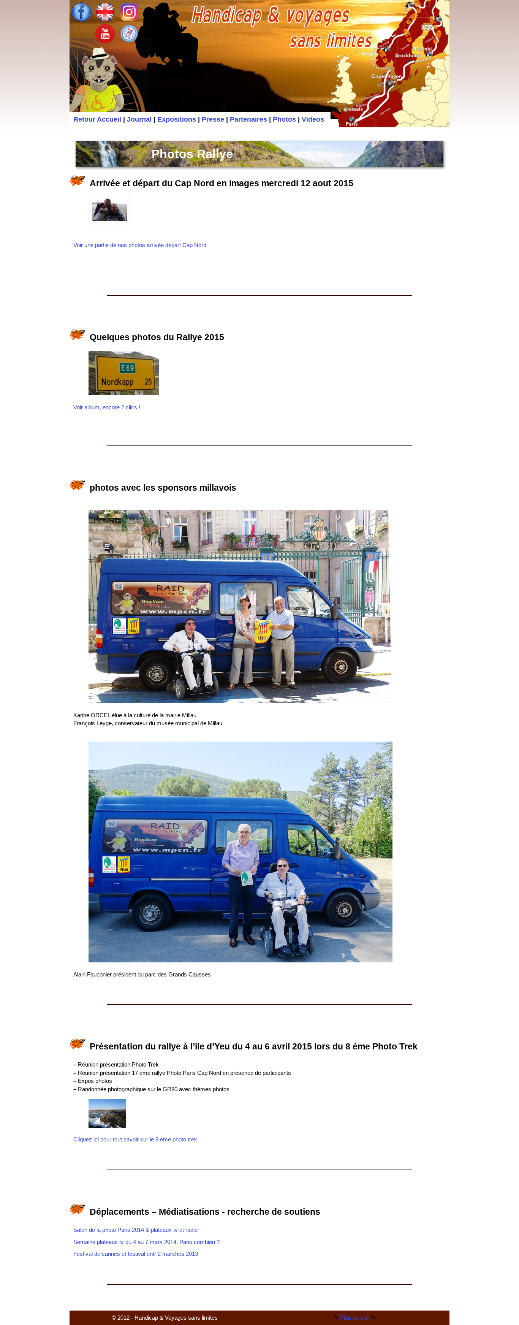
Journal (139, 119)
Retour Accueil (97, 119)
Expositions (176, 119)
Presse (213, 119)
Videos (313, 119)
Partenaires (248, 119)
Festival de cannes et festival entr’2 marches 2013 (135, 1254)
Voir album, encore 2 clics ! (106, 407)
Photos (284, 119)
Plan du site (354, 1317)
